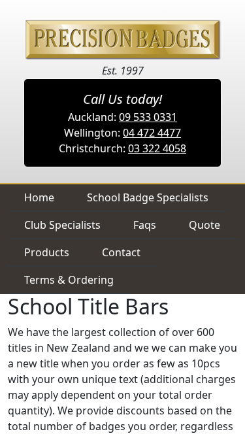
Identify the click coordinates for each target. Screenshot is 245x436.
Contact (121, 252)
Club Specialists (62, 225)
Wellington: (122, 133)
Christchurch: (122, 148)
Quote (204, 225)
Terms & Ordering (69, 280)
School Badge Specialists (147, 197)
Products (46, 252)
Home (39, 197)
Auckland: (122, 117)
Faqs (144, 225)
